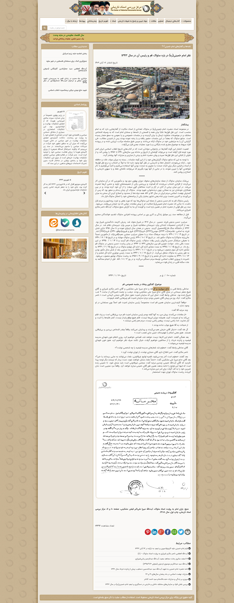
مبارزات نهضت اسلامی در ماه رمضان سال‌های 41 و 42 (167, 574)
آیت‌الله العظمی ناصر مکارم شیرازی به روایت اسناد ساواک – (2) (163, 553)
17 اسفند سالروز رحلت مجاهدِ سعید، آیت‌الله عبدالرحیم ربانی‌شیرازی (161, 558)
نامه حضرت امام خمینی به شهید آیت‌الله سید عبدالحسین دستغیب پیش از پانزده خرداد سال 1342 (149, 569)
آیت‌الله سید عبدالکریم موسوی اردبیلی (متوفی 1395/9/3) (165, 564)
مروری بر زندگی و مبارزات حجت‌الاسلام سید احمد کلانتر (166, 579)
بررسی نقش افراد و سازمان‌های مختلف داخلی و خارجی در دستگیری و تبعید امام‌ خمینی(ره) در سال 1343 (146, 584)
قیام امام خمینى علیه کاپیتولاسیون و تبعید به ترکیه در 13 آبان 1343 (161, 548)
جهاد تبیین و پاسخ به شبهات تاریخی (132, 21)
